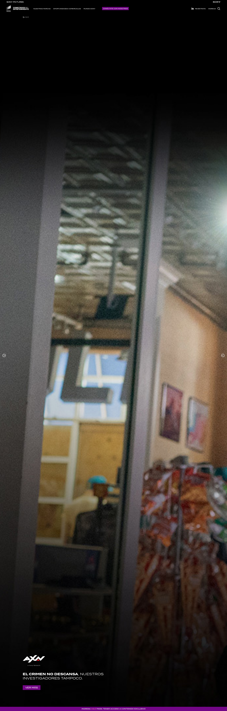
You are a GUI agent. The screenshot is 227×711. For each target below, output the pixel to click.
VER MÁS (31, 687)
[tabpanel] (113, 355)
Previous (4, 355)
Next (223, 355)
